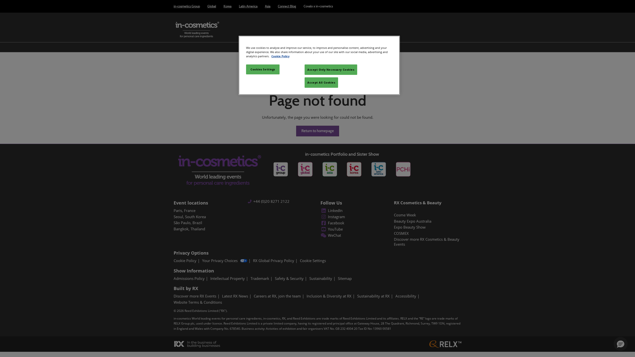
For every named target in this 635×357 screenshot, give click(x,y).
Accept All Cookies (321, 82)
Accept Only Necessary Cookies (330, 69)
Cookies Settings (263, 69)
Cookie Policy (280, 56)
